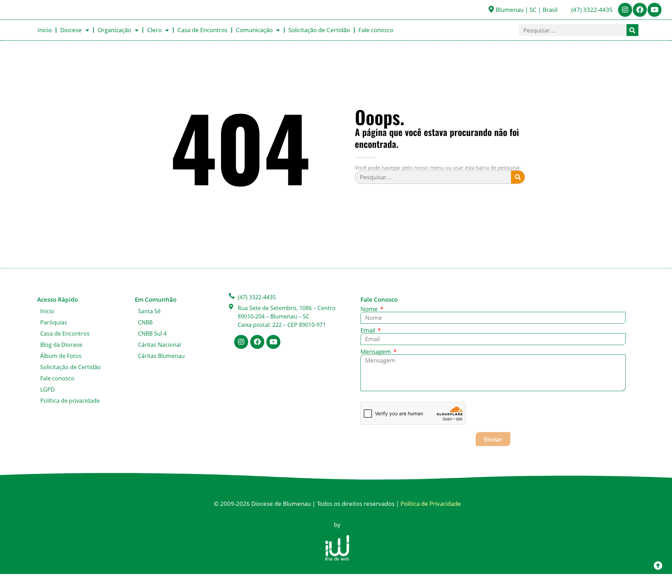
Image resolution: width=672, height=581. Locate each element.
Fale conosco (375, 30)
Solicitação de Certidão (319, 30)
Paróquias (53, 322)
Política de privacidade (70, 400)
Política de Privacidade (430, 504)
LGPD (47, 389)
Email (368, 330)
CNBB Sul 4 (152, 333)
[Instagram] (625, 10)
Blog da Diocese (61, 345)
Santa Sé (149, 311)
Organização (114, 30)
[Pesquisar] (632, 30)
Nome (369, 309)
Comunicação (254, 30)
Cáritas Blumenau (161, 356)
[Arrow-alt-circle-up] (658, 565)
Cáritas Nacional (159, 345)
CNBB (145, 322)
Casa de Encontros (202, 30)
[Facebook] (640, 10)
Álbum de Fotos (61, 356)
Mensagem (376, 351)
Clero (154, 30)
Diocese (71, 30)
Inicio (44, 30)
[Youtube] (655, 10)
